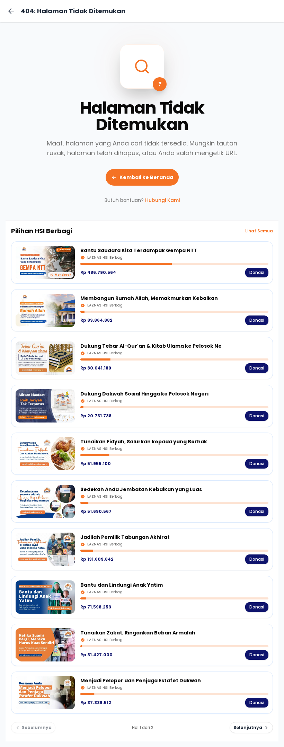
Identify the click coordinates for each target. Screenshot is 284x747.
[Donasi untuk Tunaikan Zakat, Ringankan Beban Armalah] (142, 645)
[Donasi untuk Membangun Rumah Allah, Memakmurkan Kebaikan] (142, 310)
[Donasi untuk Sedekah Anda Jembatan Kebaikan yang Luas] (142, 501)
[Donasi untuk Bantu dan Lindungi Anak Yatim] (142, 597)
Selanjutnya (247, 727)
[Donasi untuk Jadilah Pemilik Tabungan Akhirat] (142, 549)
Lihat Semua (259, 231)
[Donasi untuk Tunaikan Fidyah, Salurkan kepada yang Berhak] (142, 453)
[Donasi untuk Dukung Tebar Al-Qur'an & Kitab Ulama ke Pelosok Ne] (142, 358)
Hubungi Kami (162, 200)
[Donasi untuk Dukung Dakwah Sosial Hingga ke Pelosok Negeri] (142, 406)
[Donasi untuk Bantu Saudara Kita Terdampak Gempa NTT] (142, 262)
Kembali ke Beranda (146, 177)
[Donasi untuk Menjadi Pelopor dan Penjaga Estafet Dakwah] (142, 692)
